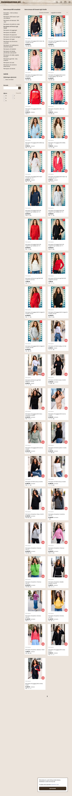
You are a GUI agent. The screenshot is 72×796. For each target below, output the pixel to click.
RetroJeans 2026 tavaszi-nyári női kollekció (11, 17)
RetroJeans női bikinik (9, 68)
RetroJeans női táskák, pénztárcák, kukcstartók (10, 52)
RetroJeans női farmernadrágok (12, 37)
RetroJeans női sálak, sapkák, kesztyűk (11, 55)
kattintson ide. (55, 784)
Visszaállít (18, 85)
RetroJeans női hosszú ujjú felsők (11, 27)
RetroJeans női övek (9, 62)
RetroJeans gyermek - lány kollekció (10, 59)
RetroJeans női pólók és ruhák (12, 24)
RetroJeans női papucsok (10, 35)
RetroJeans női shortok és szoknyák (10, 42)
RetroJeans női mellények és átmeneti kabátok (11, 46)
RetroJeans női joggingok (10, 30)
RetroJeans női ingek (9, 39)
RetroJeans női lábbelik (10, 32)
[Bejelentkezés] (61, 2)
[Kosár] (65, 2)
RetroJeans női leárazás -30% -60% (11, 21)
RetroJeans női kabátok (10, 49)
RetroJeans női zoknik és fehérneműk (10, 65)
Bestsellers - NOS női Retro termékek (11, 13)
